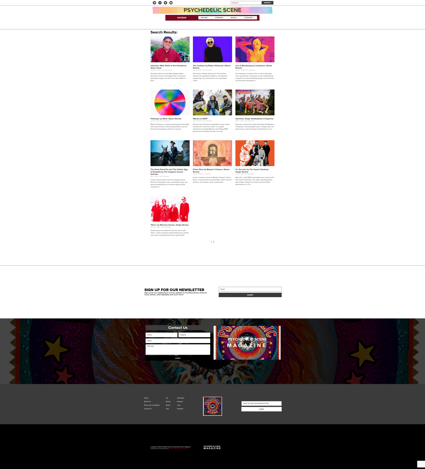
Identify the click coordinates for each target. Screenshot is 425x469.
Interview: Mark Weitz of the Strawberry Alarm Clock (168, 66)
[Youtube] (171, 2)
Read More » (154, 84)
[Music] (171, 406)
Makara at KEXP (200, 118)
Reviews (234, 18)
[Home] (154, 398)
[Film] (171, 409)
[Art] (171, 398)
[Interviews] (182, 398)
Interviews (219, 18)
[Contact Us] (154, 409)
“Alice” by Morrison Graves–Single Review (170, 225)
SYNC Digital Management (178, 448)
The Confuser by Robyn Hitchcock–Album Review (211, 66)
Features (204, 18)
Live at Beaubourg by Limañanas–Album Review (253, 66)
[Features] (182, 409)
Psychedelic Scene (212, 10)
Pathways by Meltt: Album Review (166, 118)
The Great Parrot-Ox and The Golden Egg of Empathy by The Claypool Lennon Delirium (169, 171)
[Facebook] (154, 2)
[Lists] (182, 406)
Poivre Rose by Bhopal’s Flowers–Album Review (211, 170)
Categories (248, 18)
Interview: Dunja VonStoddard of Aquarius (254, 118)
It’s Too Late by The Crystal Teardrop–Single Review (252, 170)
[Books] (171, 402)
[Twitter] (165, 2)
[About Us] (154, 402)
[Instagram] (160, 2)
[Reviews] (182, 402)
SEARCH (267, 3)
